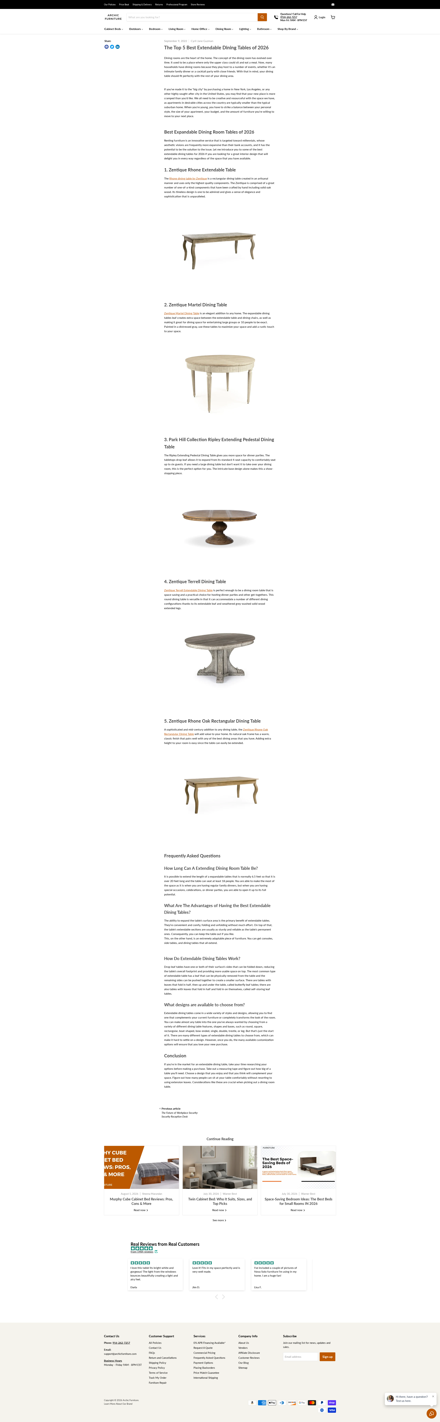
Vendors (243, 1347)
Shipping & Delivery (142, 4)
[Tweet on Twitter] (112, 47)
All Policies (155, 1342)
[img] (222, 1248)
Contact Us (155, 1347)
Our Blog (243, 1362)
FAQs (152, 1352)
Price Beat (124, 4)
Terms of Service (158, 1372)
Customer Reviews (249, 1357)
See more (218, 1220)
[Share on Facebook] (106, 47)
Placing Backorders (204, 1367)
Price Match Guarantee (206, 1372)
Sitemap (242, 1367)
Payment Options (203, 1362)
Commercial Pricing (204, 1352)
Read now (140, 1210)
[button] (217, 1296)
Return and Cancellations (163, 1357)
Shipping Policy (157, 1362)
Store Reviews (198, 4)
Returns (159, 4)
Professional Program (176, 4)
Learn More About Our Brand (118, 1403)
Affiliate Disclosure (249, 1352)
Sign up (327, 1357)
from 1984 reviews (142, 1251)
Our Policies (110, 4)
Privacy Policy (157, 1367)
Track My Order (157, 1377)
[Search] (262, 17)
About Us (243, 1342)
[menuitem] (113, 29)
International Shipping (206, 1377)
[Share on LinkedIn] (118, 47)
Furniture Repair (158, 1382)
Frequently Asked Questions (209, 1357)
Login (322, 17)
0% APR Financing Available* (210, 1342)
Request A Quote (203, 1347)
